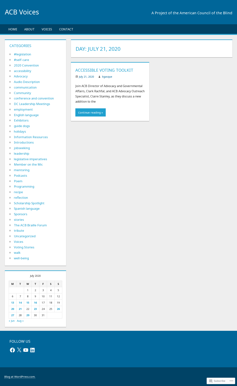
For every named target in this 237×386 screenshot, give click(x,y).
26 (58, 309)
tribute (19, 230)
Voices (47, 29)
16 (35, 302)
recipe (18, 192)
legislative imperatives (30, 159)
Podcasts (20, 175)
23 (35, 309)
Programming (24, 186)
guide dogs (22, 126)
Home (12, 29)
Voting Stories (24, 247)
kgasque (107, 76)
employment (23, 109)
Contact (66, 29)
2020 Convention (26, 65)
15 (27, 302)
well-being (21, 258)
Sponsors (20, 214)
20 (12, 309)
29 (27, 315)
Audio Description (27, 82)
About (29, 29)
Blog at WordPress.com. (19, 376)
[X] (19, 350)
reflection (21, 197)
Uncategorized (25, 236)
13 (12, 302)
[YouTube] (26, 350)
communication (25, 87)
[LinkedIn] (32, 350)
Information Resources (31, 137)
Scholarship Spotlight (29, 203)
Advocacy (21, 76)
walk (17, 252)
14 (20, 302)
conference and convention (34, 98)
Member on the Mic (28, 164)
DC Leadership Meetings (32, 104)
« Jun (12, 320)
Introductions (24, 142)
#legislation (22, 54)
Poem (18, 181)
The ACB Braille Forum (30, 225)
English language (26, 115)
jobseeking (22, 148)
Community (22, 93)
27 (12, 315)
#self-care (21, 60)
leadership (21, 153)
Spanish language (27, 208)
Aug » (20, 320)
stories (19, 219)
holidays (20, 131)
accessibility (22, 71)
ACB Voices (22, 11)
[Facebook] (12, 350)
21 (20, 309)
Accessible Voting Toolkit (104, 70)
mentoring (21, 170)
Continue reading (89, 112)
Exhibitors (21, 120)
